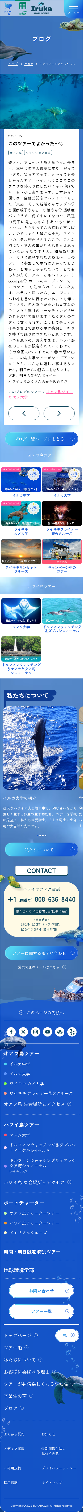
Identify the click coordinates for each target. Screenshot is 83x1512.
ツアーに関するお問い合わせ (39, 953)
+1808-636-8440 (42, 899)
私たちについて (39, 849)
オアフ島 (16, 152)
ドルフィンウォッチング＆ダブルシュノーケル (42, 1147)
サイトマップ (52, 1482)
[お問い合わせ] (41, 1296)
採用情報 (11, 1482)
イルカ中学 (19, 1064)
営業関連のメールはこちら (38, 967)
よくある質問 (14, 1434)
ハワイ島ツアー (21, 1124)
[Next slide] (78, 769)
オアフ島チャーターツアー (34, 1213)
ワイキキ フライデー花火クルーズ (41, 1093)
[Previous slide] (5, 769)
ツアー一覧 (8, 10)
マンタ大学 (19, 1135)
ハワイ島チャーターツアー (34, 1223)
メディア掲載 (14, 1448)
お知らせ (48, 1434)
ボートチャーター (24, 1202)
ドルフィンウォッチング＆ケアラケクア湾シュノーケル (42, 1165)
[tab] (37, 835)
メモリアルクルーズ (28, 1233)
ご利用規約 (12, 1468)
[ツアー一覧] (41, 1317)
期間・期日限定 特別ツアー (32, 1251)
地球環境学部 (19, 1269)
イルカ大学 (19, 1073)
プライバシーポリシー (59, 1468)
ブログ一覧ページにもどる (39, 439)
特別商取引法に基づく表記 (54, 1451)
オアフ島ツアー (21, 1053)
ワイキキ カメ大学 (38, 152)
